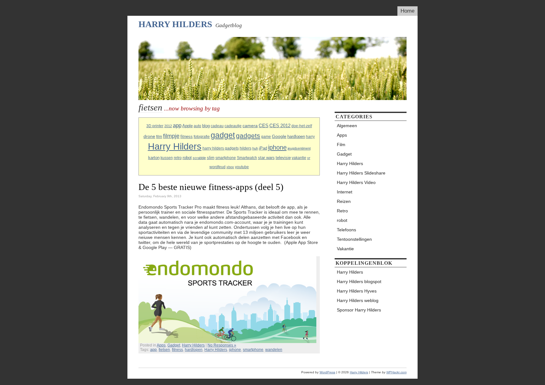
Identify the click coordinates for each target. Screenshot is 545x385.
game (266, 136)
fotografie (202, 136)
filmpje (171, 136)
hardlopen (296, 136)
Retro (342, 210)
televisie (283, 157)
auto (197, 126)
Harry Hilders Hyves (357, 290)
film (159, 136)
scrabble (199, 158)
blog (206, 125)
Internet (344, 191)
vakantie (299, 158)
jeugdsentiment (299, 148)
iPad (263, 148)
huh (255, 148)
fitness (186, 136)
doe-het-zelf (301, 126)
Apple (187, 125)
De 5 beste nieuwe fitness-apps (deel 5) (211, 187)
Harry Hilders (175, 24)
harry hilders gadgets (220, 148)
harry (310, 136)
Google (279, 136)
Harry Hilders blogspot (359, 281)
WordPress (327, 372)
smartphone (225, 158)
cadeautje (233, 126)
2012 (168, 126)
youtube (242, 167)
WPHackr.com (396, 372)
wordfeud (217, 167)
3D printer (154, 126)
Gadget (173, 345)
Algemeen (347, 125)
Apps (161, 345)
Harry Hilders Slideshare (361, 172)
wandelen (273, 349)
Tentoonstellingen (354, 239)
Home (407, 11)
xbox (230, 167)
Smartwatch (247, 158)
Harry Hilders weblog (357, 300)
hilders (245, 148)
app (177, 125)
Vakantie (345, 248)
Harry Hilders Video (356, 182)
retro (178, 158)
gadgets (248, 135)
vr (308, 158)
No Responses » (222, 345)
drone (149, 136)
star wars (266, 157)
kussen (167, 158)
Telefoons (346, 229)
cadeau (217, 126)
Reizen (344, 201)
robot (187, 157)
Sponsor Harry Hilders (359, 309)
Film (341, 144)
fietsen (164, 349)
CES (263, 125)
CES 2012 (279, 125)
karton (154, 157)
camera (250, 125)
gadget (223, 135)
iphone (277, 147)
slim (210, 157)
